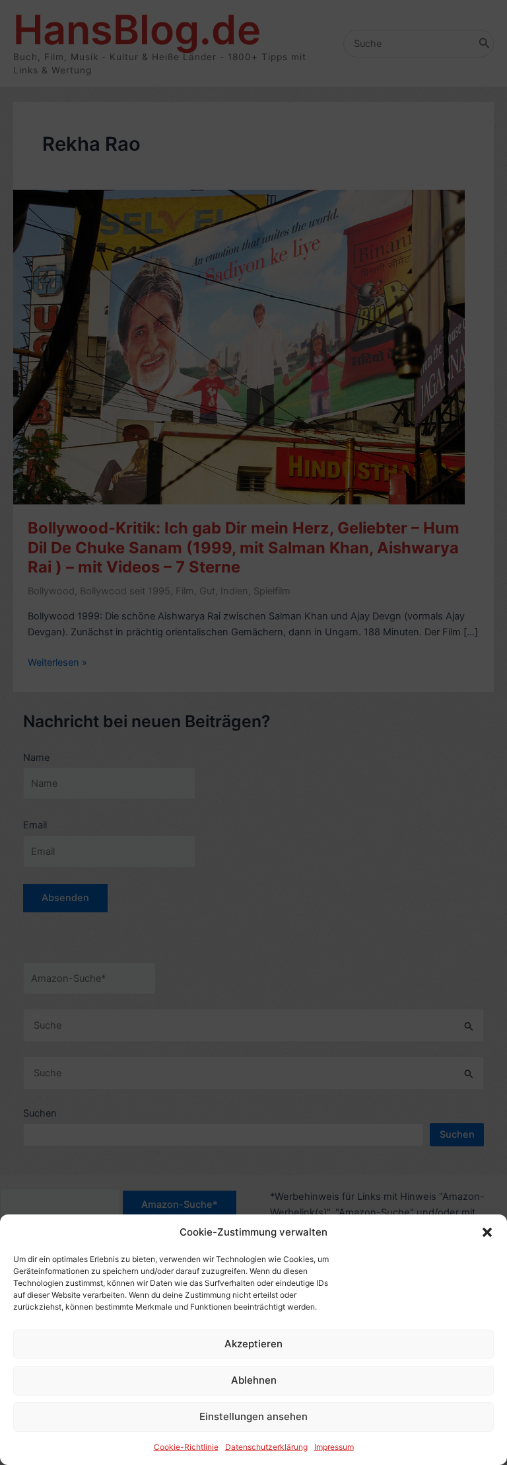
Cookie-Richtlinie (186, 1447)
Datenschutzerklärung (266, 1447)
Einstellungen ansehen (253, 1416)
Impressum (334, 1447)
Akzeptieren (253, 1343)
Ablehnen (254, 1380)
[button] (487, 1232)
